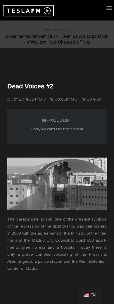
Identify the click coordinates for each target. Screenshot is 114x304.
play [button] (46, 10)
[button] (22, 10)
